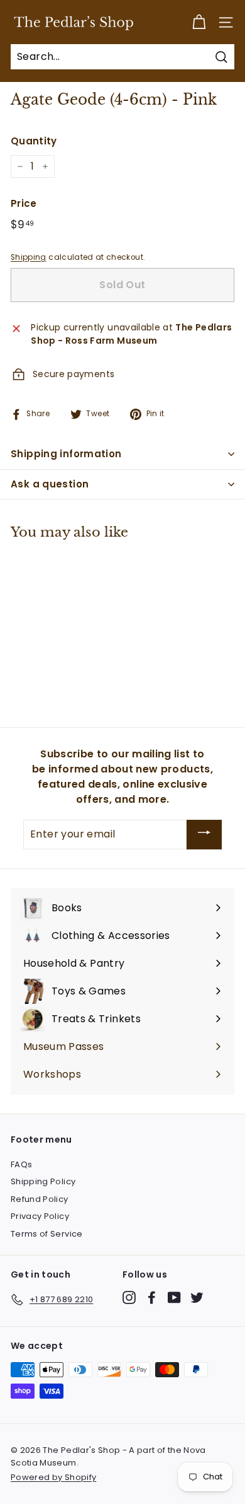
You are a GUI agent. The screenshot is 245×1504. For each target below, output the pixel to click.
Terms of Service (47, 1234)
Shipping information (66, 453)
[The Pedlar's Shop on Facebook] (151, 1297)
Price (24, 203)
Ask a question (50, 484)
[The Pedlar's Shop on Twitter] (197, 1297)
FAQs (21, 1164)
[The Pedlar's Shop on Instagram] (129, 1297)
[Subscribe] (204, 834)
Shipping (28, 257)
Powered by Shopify (53, 1477)
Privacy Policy (40, 1216)
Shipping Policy (43, 1181)
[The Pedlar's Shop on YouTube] (174, 1297)
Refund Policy (39, 1199)
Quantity (34, 141)
